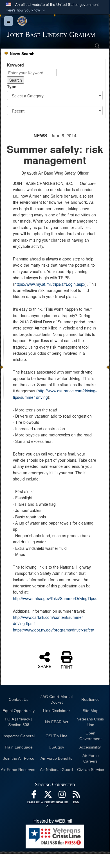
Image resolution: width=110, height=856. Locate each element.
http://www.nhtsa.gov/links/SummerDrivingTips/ (54, 598)
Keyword (15, 65)
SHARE (44, 666)
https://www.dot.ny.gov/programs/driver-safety (53, 630)
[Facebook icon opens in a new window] (34, 795)
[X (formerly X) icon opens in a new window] (48, 795)
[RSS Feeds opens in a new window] (76, 795)
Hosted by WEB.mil (52, 821)
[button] (26, 10)
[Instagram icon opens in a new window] (62, 795)
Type (11, 86)
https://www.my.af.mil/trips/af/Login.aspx (49, 284)
